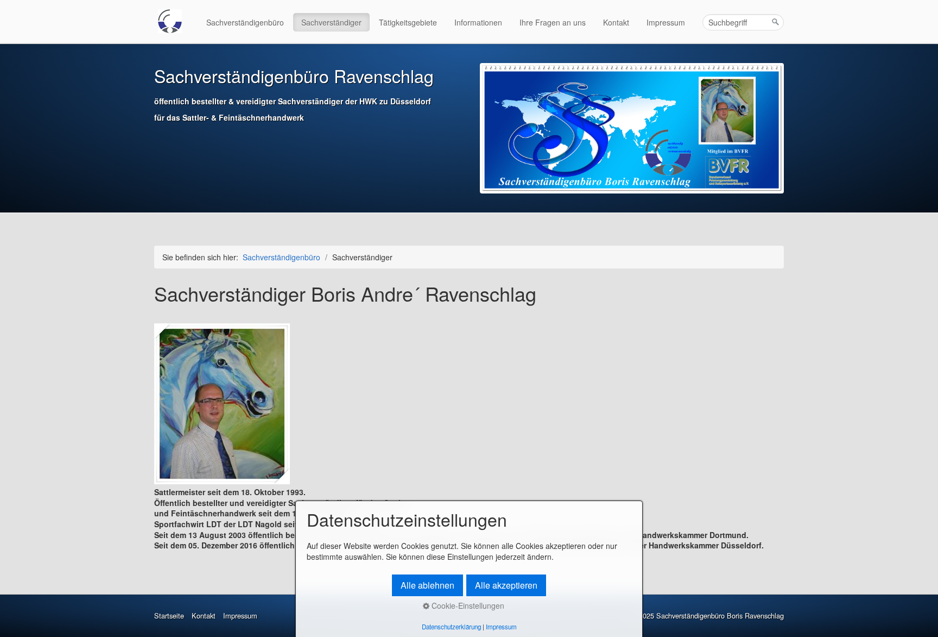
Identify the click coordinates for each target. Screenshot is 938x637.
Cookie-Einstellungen (466, 605)
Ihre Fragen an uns (552, 22)
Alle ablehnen (427, 585)
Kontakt (616, 22)
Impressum (666, 22)
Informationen (478, 22)
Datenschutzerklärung (451, 626)
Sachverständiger (331, 22)
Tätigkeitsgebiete (408, 22)
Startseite (169, 616)
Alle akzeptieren (506, 585)
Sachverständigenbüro (245, 22)
